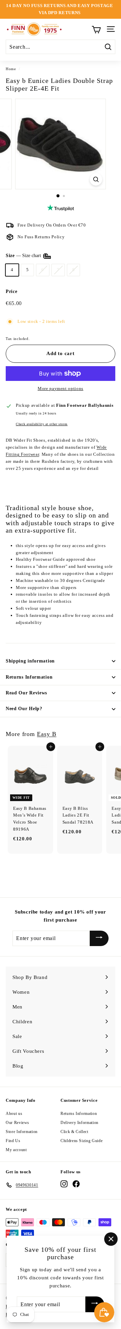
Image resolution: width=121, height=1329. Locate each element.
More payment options (60, 388)
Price (11, 291)
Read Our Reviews (26, 692)
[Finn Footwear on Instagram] (64, 1183)
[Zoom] (96, 179)
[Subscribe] (99, 938)
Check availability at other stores (42, 424)
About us (14, 1113)
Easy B (46, 734)
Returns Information (29, 677)
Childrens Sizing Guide (82, 1140)
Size (24, 255)
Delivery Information (79, 1122)
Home (11, 69)
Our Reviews (17, 1122)
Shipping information (30, 660)
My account (16, 1149)
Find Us (13, 1140)
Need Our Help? (24, 708)
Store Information (22, 1131)
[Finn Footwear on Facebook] (76, 1183)
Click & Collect (74, 1131)
